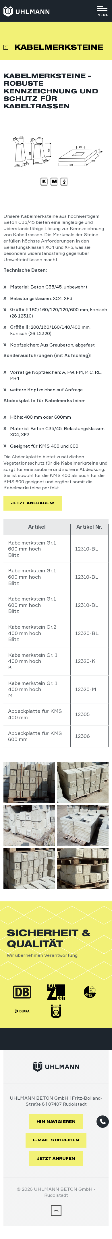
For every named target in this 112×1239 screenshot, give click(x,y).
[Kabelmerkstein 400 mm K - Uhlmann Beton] (83, 782)
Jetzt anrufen (56, 1158)
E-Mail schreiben (56, 1140)
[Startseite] (26, 11)
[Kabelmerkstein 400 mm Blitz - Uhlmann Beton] (29, 782)
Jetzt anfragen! (32, 503)
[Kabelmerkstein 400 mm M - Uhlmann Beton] (29, 868)
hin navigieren (56, 1121)
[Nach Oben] (56, 1214)
